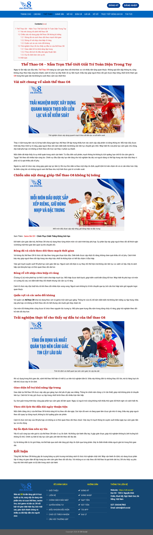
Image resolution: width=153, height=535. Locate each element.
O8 (15, 76)
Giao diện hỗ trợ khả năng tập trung (37, 49)
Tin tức (128, 14)
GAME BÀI (59, 14)
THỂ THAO (48, 14)
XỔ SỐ (95, 14)
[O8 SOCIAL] (26, 5)
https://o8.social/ (126, 490)
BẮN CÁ (78, 14)
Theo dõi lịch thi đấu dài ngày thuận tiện (38, 52)
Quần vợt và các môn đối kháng (35, 43)
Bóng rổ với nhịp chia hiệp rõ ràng (36, 40)
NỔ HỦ (70, 14)
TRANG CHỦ (26, 14)
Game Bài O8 (29, 236)
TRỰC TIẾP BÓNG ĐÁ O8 (112, 14)
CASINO (37, 14)
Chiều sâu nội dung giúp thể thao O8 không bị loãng (39, 34)
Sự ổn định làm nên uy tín (33, 55)
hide (44, 24)
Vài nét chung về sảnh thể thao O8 (33, 32)
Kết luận (22, 58)
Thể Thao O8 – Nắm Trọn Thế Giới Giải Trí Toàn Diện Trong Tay (40, 29)
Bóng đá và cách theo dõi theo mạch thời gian (41, 37)
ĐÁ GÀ (87, 14)
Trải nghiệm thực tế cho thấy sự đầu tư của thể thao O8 (41, 46)
